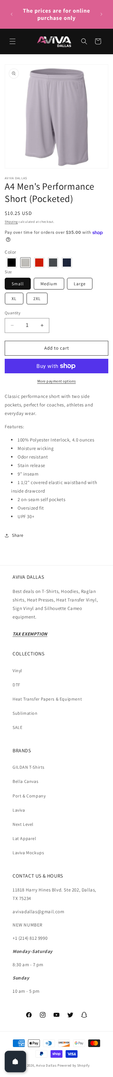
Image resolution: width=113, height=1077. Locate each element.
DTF (16, 685)
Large (80, 284)
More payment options (56, 381)
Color (10, 252)
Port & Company (29, 796)
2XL (37, 298)
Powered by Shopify (73, 1065)
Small (18, 284)
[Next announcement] (101, 14)
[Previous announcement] (12, 14)
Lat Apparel (24, 838)
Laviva (19, 810)
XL (14, 298)
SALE (17, 727)
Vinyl (17, 670)
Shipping (11, 222)
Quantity (12, 313)
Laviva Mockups (28, 852)
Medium (48, 284)
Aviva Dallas (46, 1065)
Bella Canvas (25, 781)
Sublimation (25, 713)
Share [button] (18, 535)
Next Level (23, 824)
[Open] (15, 1061)
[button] (12, 41)
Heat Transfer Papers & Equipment (47, 699)
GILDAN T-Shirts (29, 767)
